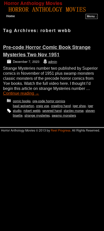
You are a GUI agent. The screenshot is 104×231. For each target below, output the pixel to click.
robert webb (31, 110)
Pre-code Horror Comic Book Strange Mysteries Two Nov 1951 (47, 50)
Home (10, 16)
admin (52, 61)
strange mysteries (37, 115)
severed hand (52, 110)
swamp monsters (64, 115)
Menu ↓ (92, 16)
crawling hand (61, 105)
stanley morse (74, 110)
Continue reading (21, 93)
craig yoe (42, 105)
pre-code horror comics (49, 100)
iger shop (79, 105)
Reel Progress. (61, 130)
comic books (22, 100)
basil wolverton (23, 105)
